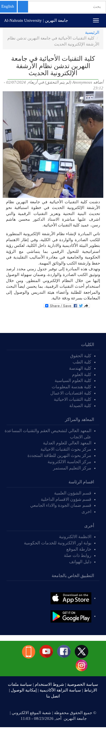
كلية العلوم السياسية (73, 380)
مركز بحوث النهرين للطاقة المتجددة (59, 455)
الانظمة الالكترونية (75, 536)
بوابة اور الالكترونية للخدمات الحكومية (57, 543)
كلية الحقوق (80, 355)
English (7, 6)
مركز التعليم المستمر (72, 468)
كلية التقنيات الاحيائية (72, 399)
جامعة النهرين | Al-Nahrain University (36, 20)
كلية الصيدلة (80, 405)
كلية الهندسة (80, 368)
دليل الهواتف (80, 561)
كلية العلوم (81, 374)
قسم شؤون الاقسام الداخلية (65, 499)
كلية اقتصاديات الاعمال (70, 393)
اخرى (86, 511)
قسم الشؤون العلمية (72, 493)
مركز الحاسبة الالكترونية (69, 461)
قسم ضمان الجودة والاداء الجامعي (60, 505)
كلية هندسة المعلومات (71, 386)
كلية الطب (82, 362)
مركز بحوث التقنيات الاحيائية (65, 449)
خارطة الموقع (78, 549)
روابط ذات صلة (77, 555)
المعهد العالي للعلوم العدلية (67, 443)
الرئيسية (92, 32)
